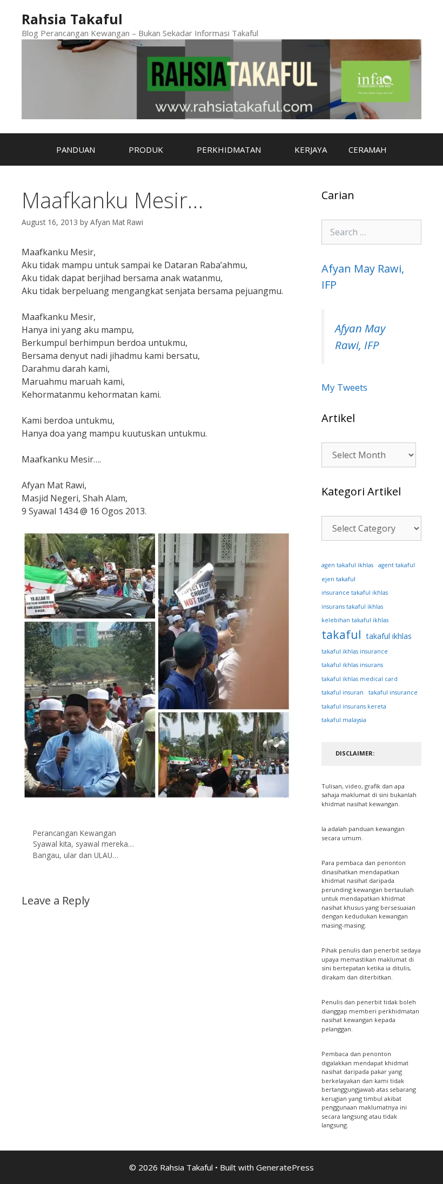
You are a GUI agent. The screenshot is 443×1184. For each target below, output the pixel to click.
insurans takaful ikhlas (352, 606)
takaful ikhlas (389, 636)
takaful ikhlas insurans (352, 665)
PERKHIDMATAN (229, 149)
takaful (341, 634)
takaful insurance (393, 692)
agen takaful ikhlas (347, 565)
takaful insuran (342, 692)
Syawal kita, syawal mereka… (83, 844)
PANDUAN (75, 149)
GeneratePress (285, 1167)
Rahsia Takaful (72, 19)
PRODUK (146, 149)
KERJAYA (310, 149)
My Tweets (344, 387)
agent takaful (396, 565)
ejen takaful (338, 579)
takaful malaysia (343, 720)
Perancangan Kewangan (74, 833)
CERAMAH (367, 149)
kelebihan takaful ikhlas (354, 620)
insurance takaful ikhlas (354, 592)
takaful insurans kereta (353, 706)
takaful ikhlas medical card (359, 679)
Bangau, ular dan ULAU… (75, 855)
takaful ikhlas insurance (354, 651)
